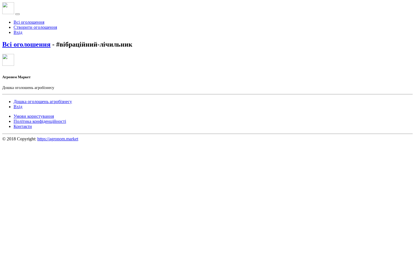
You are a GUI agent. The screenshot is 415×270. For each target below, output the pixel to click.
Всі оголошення (29, 22)
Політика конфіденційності (40, 121)
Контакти (23, 126)
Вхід (18, 32)
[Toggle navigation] (17, 14)
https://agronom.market (57, 138)
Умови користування (34, 116)
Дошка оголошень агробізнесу (43, 101)
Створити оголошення (35, 27)
